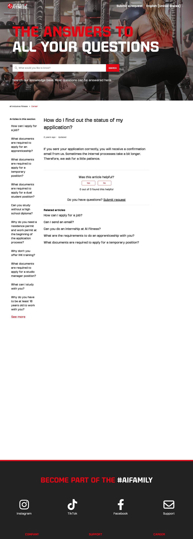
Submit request (114, 200)
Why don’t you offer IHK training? (23, 253)
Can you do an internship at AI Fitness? (72, 229)
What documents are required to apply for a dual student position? (23, 190)
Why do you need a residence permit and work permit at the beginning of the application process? (24, 232)
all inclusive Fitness (19, 106)
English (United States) (164, 6)
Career (34, 106)
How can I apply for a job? (24, 128)
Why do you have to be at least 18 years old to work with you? (23, 303)
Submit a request (129, 6)
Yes (88, 183)
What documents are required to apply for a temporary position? (22, 168)
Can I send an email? (59, 222)
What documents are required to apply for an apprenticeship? (22, 145)
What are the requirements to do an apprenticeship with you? (89, 235)
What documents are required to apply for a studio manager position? (23, 270)
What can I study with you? (22, 286)
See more (18, 317)
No (104, 183)
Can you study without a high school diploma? (22, 209)
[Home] (17, 6)
